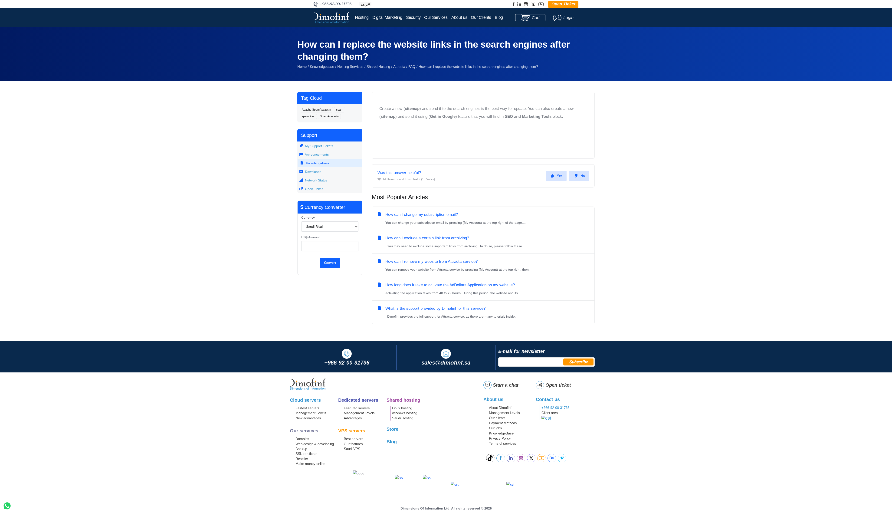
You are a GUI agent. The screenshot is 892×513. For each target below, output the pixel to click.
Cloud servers (305, 400)
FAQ (411, 67)
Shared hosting (403, 400)
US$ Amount (310, 237)
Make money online (310, 464)
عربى (365, 4)
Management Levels (310, 413)
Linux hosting (402, 408)
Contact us (548, 399)
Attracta (399, 67)
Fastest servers (307, 408)
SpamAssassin (329, 116)
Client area (549, 413)
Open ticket (558, 385)
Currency (308, 217)
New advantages (308, 418)
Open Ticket (313, 189)
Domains (302, 439)
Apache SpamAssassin (316, 109)
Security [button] (413, 17)
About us (459, 17)
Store (392, 429)
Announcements (316, 154)
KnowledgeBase (501, 433)
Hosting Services (350, 67)
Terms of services (502, 443)
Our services (304, 430)
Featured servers (357, 408)
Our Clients (481, 17)
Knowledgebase (322, 67)
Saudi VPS (352, 449)
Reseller (301, 459)
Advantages (353, 418)
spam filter (308, 116)
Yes (560, 176)
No (582, 176)
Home (302, 67)
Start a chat (505, 385)
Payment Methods (503, 423)
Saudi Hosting (402, 418)
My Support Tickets (318, 146)
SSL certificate (306, 454)
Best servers (353, 439)
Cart (536, 17)
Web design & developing (314, 444)
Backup (301, 449)
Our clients (497, 418)
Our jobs (495, 428)
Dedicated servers (358, 400)
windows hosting (404, 413)
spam (339, 109)
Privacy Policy (500, 438)
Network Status (315, 180)
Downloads (312, 172)
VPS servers (351, 430)
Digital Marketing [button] (387, 17)
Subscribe (578, 361)
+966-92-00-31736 (555, 408)
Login (568, 17)
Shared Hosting (378, 67)
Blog (499, 17)
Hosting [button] (362, 17)
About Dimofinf (500, 408)
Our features (353, 444)
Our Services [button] (435, 17)
